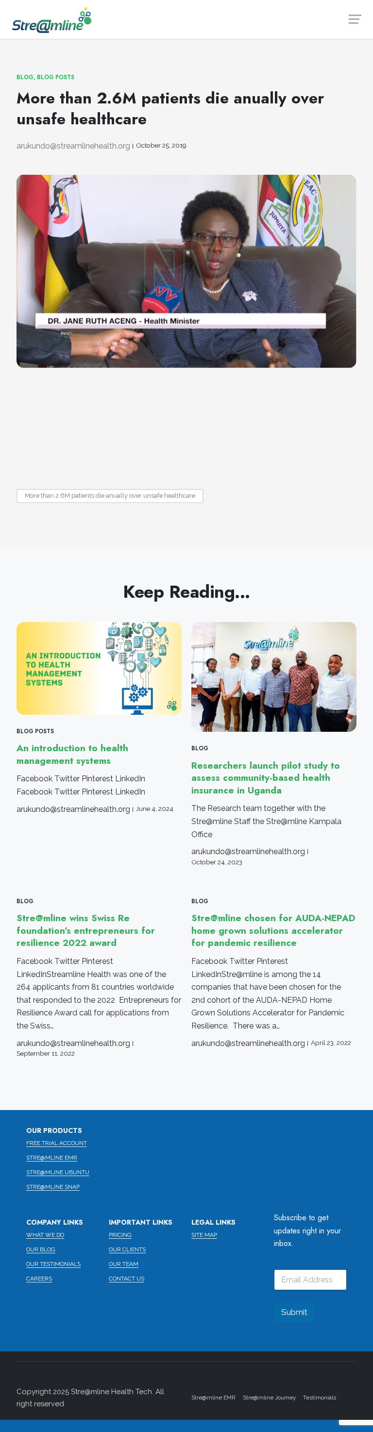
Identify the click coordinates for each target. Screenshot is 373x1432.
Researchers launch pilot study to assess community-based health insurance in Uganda (265, 778)
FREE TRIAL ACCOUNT (56, 1143)
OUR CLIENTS (127, 1249)
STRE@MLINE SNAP (53, 1186)
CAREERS (39, 1278)
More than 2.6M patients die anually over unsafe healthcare (110, 495)
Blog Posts (55, 77)
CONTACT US (126, 1278)
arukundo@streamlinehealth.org (73, 146)
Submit (294, 1312)
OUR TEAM (123, 1264)
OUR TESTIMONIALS (53, 1264)
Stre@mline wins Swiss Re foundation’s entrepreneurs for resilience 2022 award (86, 930)
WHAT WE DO (45, 1234)
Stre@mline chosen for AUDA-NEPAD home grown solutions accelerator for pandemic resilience (273, 930)
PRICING (120, 1234)
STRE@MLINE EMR (51, 1157)
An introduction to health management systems (72, 754)
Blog (25, 77)
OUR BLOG (40, 1249)
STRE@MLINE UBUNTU (57, 1172)
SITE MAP (204, 1234)
